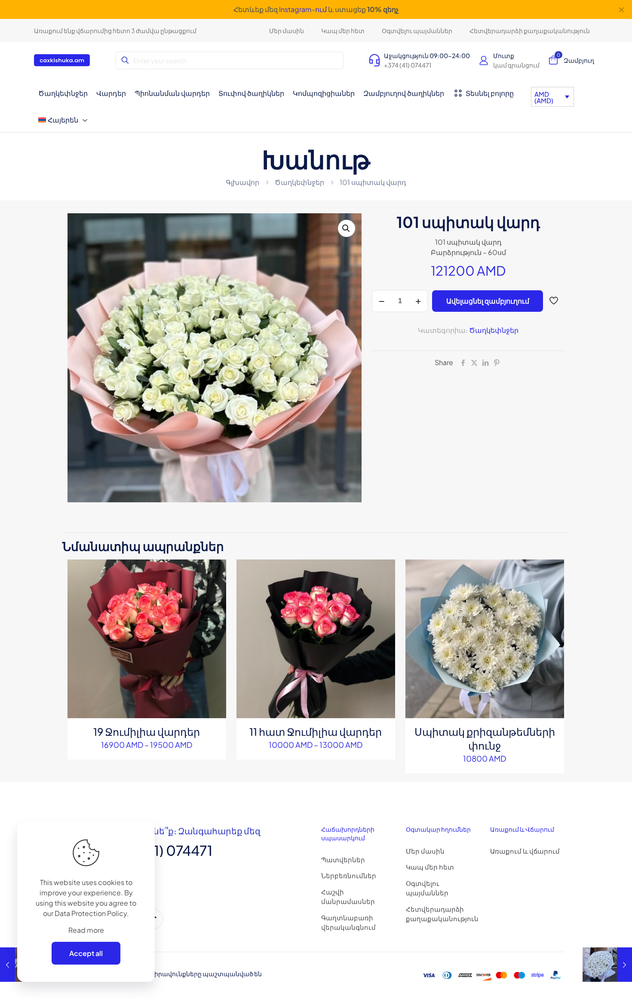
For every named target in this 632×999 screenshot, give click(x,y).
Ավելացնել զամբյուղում (487, 300)
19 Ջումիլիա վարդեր (146, 731)
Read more (86, 929)
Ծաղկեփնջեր (299, 182)
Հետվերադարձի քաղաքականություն (442, 914)
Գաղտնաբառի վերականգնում (348, 922)
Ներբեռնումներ (348, 875)
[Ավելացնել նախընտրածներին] (214, 590)
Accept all (86, 953)
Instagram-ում (303, 9)
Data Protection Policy (91, 913)
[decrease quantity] (381, 301)
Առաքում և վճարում (525, 851)
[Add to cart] (552, 571)
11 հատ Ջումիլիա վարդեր (315, 731)
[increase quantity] (418, 301)
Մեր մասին (425, 851)
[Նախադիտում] (214, 608)
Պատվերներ (343, 859)
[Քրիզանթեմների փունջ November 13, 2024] (607, 964)
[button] (346, 228)
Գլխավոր (242, 182)
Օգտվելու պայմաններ (427, 888)
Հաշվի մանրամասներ (348, 897)
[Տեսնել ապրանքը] (214, 571)
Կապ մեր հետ (430, 867)
